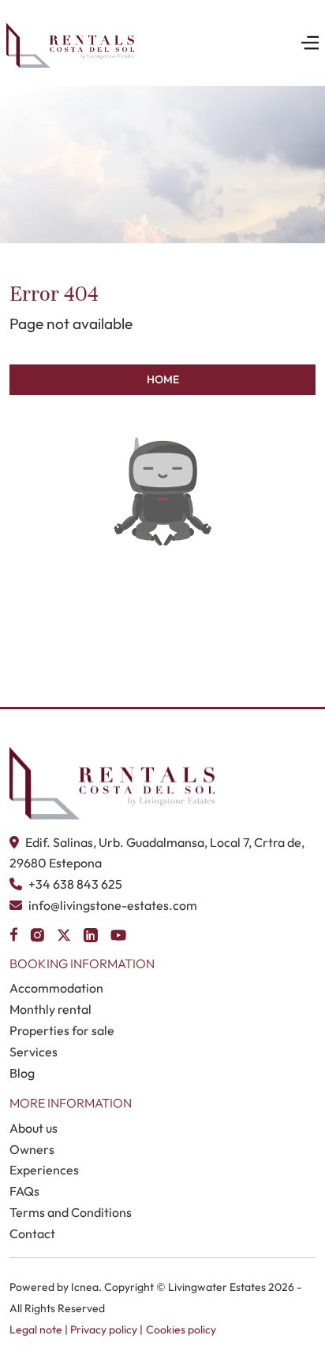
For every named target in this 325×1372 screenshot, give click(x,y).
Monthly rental (50, 1009)
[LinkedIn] (91, 933)
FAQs (24, 1191)
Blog (22, 1073)
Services (33, 1052)
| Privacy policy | (102, 1329)
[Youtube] (118, 933)
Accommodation (56, 988)
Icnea (85, 1287)
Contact (32, 1233)
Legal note (35, 1329)
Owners (31, 1149)
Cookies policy (181, 1329)
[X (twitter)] (64, 933)
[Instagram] (37, 933)
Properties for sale (61, 1030)
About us (33, 1128)
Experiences (44, 1170)
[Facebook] (13, 933)
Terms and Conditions (70, 1212)
